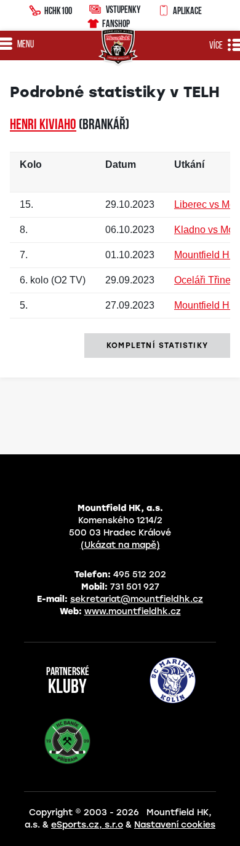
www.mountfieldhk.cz (132, 611)
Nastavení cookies (174, 825)
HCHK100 (58, 10)
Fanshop (116, 23)
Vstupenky (123, 9)
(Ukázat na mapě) (120, 545)
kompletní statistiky (157, 345)
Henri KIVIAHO (43, 125)
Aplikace (187, 10)
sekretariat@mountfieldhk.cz (136, 599)
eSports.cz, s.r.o (87, 825)
